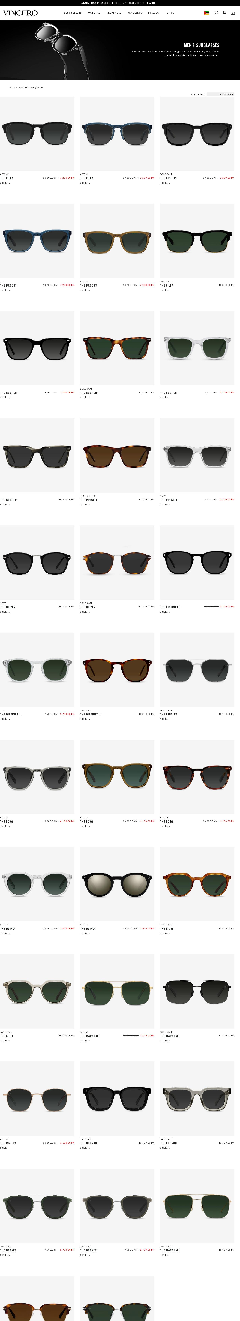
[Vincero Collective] (20, 11)
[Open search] (216, 13)
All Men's (14, 87)
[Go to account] (224, 13)
